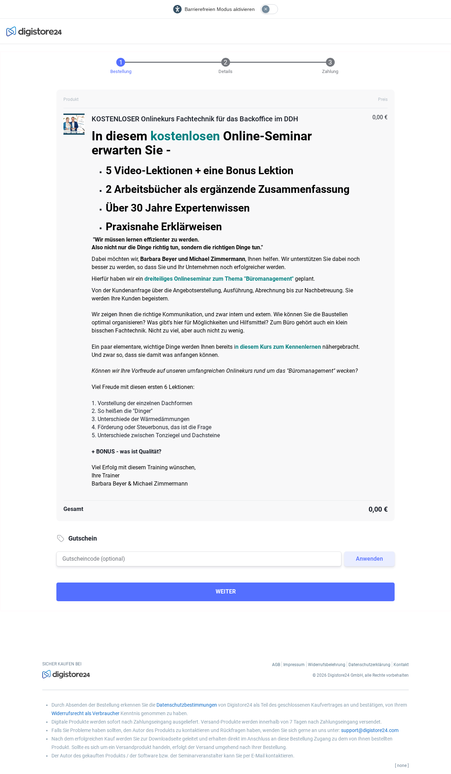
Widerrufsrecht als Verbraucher (85, 713)
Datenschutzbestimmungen (186, 705)
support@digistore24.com (370, 730)
